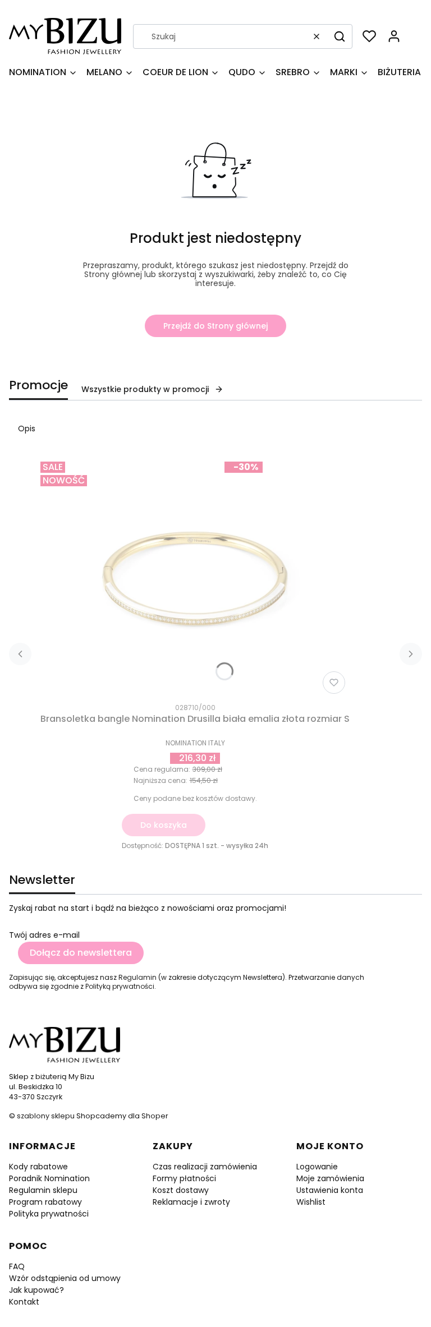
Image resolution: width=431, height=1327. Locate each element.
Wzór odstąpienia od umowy (65, 1278)
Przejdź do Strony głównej (215, 325)
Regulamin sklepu (43, 1190)
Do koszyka (163, 825)
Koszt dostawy (181, 1190)
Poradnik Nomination (49, 1178)
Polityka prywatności (49, 1213)
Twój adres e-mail (44, 934)
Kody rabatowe (38, 1166)
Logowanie (317, 1166)
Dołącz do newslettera (81, 952)
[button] (339, 36)
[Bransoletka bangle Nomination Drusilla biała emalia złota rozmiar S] (195, 577)
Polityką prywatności (119, 986)
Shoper (154, 1116)
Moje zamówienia (330, 1178)
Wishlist (310, 1202)
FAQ (17, 1266)
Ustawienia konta (329, 1190)
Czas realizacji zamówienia (205, 1166)
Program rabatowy (45, 1202)
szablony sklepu (46, 1116)
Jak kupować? (36, 1290)
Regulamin (137, 977)
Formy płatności (184, 1178)
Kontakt (24, 1301)
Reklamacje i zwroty (191, 1202)
